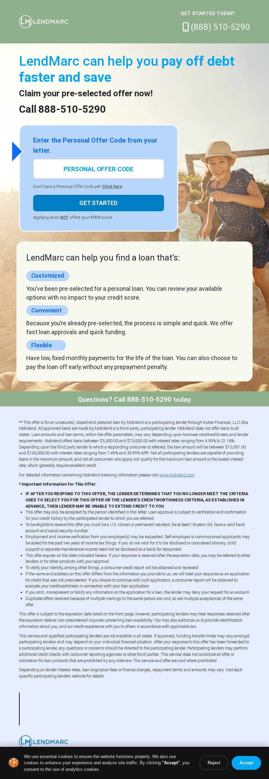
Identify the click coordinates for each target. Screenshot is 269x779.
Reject (214, 762)
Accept (246, 762)
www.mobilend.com (177, 474)
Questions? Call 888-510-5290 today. (135, 399)
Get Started (98, 202)
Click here (112, 186)
